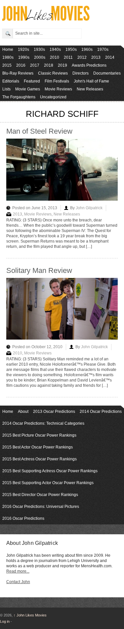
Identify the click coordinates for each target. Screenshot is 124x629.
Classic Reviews (53, 73)
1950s (71, 49)
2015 (7, 65)
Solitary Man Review (39, 270)
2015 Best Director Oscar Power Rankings (40, 494)
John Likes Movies (30, 615)
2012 (82, 57)
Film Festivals (57, 81)
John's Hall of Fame (91, 81)
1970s (102, 49)
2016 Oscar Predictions (23, 518)
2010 (54, 57)
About (23, 411)
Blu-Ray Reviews (17, 73)
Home (7, 49)
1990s (23, 57)
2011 (68, 57)
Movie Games (27, 89)
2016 (20, 65)
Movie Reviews (58, 89)
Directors (80, 73)
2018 (48, 65)
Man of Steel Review (39, 131)
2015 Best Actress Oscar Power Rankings (39, 459)
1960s (87, 49)
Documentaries (107, 73)
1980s (8, 57)
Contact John (18, 581)
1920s (23, 49)
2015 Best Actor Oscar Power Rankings (37, 447)
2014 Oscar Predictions (101, 411)
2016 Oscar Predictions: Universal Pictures (40, 506)
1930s (39, 49)
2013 (96, 57)
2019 (62, 65)
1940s (55, 49)
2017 (34, 65)
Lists (6, 89)
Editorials (10, 81)
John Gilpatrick (89, 208)
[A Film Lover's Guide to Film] (45, 19)
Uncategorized (53, 97)
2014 (109, 57)
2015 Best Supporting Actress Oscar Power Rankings (50, 471)
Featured (32, 81)
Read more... (17, 571)
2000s (39, 57)
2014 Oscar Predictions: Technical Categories (43, 423)
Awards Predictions (89, 65)
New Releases (90, 89)
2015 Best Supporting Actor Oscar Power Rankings (48, 482)
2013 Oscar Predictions (54, 411)
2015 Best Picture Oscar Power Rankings (39, 435)
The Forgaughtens (18, 97)
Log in (5, 621)
